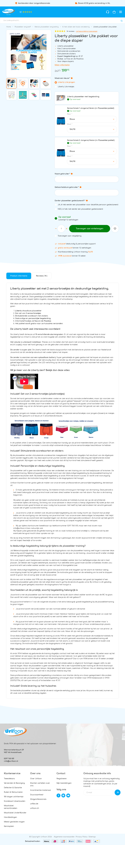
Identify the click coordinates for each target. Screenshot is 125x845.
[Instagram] (63, 795)
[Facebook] (58, 795)
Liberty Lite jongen (66, 82)
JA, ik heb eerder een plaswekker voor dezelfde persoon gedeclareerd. (88, 205)
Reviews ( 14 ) (41, 276)
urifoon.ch (34, 808)
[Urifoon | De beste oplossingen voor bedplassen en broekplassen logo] (15, 733)
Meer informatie (62, 65)
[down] (56, 228)
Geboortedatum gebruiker (67, 187)
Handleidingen (10, 817)
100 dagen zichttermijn (13, 797)
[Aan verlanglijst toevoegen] (115, 228)
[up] (66, 228)
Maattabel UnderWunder (15, 813)
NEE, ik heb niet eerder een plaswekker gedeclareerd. (80, 209)
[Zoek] (121, 20)
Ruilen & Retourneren (13, 792)
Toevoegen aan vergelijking (69, 236)
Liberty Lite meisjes (66, 87)
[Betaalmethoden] (46, 841)
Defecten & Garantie (13, 788)
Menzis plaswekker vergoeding (47, 27)
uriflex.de (34, 804)
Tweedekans (9, 779)
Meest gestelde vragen (14, 822)
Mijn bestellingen (64, 783)
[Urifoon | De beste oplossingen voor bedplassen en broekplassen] (8, 12)
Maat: (69, 124)
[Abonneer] (117, 792)
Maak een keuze (62, 78)
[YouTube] (68, 795)
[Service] (108, 12)
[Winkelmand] (114, 12)
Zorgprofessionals (38, 799)
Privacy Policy (82, 837)
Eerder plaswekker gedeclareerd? (70, 201)
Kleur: (69, 114)
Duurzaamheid (36, 795)
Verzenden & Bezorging (14, 783)
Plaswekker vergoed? (23, 27)
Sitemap (92, 837)
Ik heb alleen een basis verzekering (76, 27)
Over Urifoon (36, 779)
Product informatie (18, 276)
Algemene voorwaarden (64, 837)
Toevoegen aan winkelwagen (89, 229)
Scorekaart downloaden (14, 801)
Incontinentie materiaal (40, 790)
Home (8, 27)
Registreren (62, 779)
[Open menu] (120, 12)
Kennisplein (9, 826)
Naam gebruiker (62, 174)
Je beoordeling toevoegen (86, 31)
